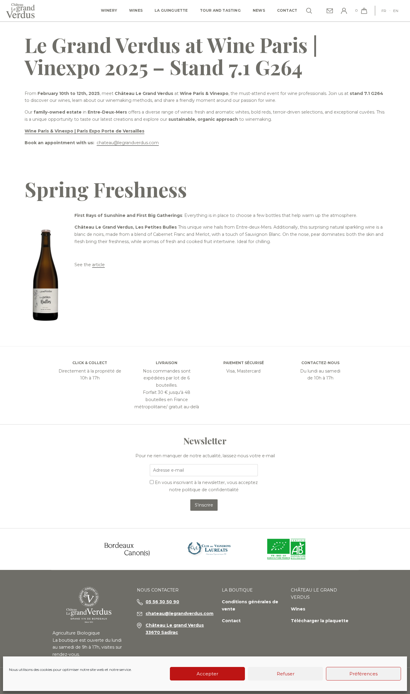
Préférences (363, 674)
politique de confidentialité (210, 489)
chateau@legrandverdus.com (128, 142)
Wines (136, 10)
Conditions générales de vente (250, 605)
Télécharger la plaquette (319, 620)
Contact (287, 10)
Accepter (207, 674)
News (259, 10)
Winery (109, 10)
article (98, 264)
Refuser (285, 674)
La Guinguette (171, 10)
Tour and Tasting (220, 10)
